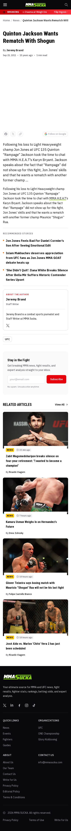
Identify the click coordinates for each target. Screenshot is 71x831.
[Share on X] (13, 134)
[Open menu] (5, 5)
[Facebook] (19, 705)
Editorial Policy (11, 791)
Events (7, 733)
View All (59, 404)
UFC (7, 339)
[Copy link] (20, 134)
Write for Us (10, 779)
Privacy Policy (10, 785)
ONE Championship (48, 733)
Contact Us (9, 774)
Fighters (7, 739)
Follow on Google (57, 134)
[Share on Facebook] (6, 134)
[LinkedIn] (12, 705)
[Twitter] (8, 325)
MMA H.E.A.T (57, 198)
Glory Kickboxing (47, 739)
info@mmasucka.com (50, 762)
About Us (8, 762)
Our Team (8, 768)
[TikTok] (34, 705)
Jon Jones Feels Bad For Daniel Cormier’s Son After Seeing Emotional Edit (35, 243)
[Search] (66, 5)
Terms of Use (36, 820)
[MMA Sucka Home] (35, 5)
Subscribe (56, 379)
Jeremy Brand (14, 50)
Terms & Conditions (14, 797)
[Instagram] (26, 705)
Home (6, 20)
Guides (7, 745)
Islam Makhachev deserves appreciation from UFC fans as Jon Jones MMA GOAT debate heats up (34, 257)
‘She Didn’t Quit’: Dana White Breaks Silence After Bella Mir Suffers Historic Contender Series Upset (37, 274)
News (16, 20)
